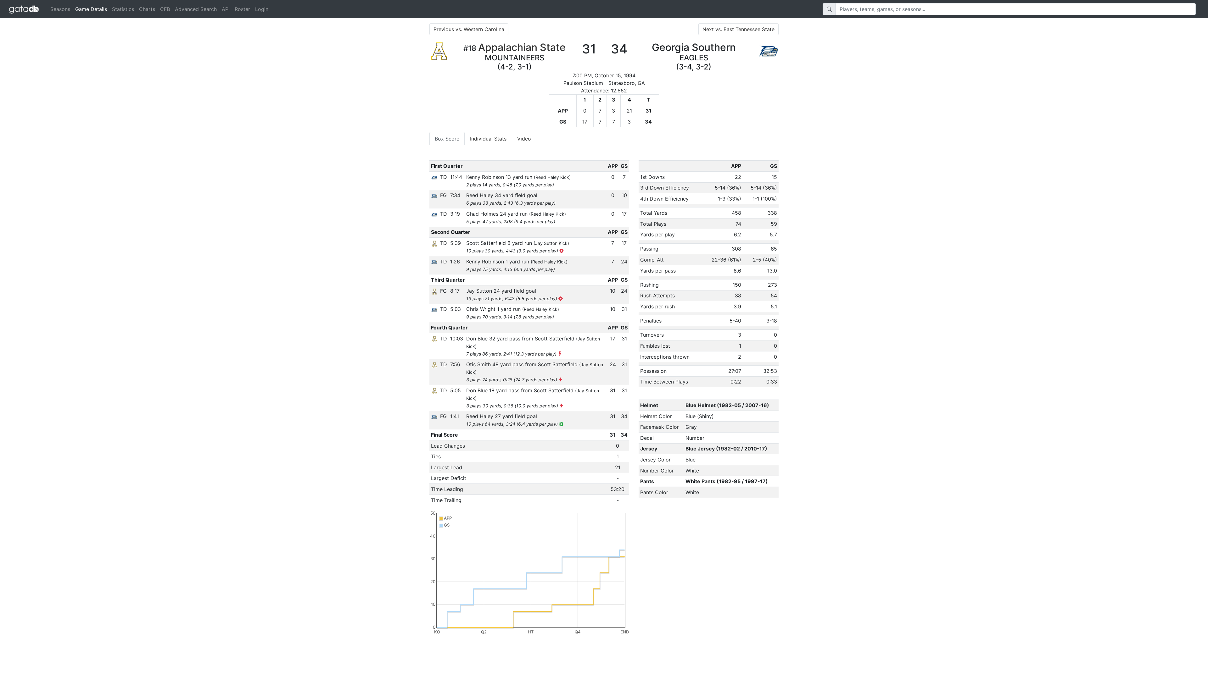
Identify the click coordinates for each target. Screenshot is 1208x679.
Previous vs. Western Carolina (468, 29)
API (226, 9)
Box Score (447, 138)
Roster (242, 9)
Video (524, 138)
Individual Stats (488, 138)
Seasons (60, 9)
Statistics (123, 9)
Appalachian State (522, 47)
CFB (165, 9)
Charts (147, 9)
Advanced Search (196, 9)
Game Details (92, 9)
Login (261, 9)
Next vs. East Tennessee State (738, 29)
